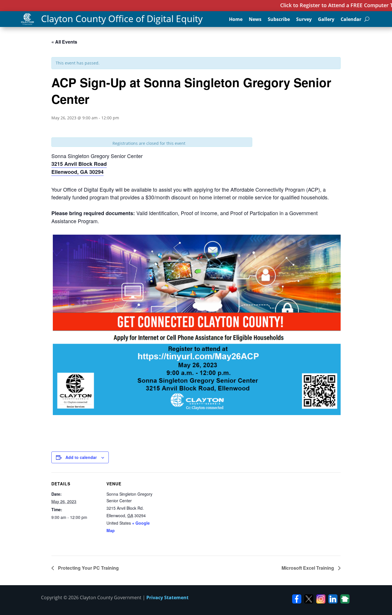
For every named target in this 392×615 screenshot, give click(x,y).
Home (235, 19)
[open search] (366, 19)
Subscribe (279, 19)
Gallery (326, 19)
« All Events (64, 41)
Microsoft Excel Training (308, 568)
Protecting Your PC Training (88, 568)
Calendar (351, 19)
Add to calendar (81, 457)
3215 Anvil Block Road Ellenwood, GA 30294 (79, 168)
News (255, 19)
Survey (304, 19)
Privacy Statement (167, 597)
